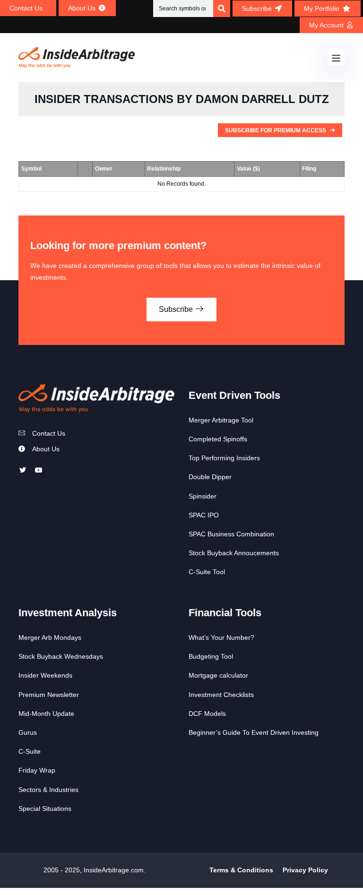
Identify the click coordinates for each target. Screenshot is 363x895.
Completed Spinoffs (218, 439)
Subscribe (177, 309)
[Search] (221, 8)
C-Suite (29, 751)
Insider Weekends (45, 675)
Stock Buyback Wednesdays (60, 656)
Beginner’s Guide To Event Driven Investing (254, 732)
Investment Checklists (221, 694)
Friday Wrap (36, 770)
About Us (46, 449)
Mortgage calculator (218, 675)
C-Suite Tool (207, 572)
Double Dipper (210, 477)
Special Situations (44, 808)
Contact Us (48, 433)
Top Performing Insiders (224, 458)
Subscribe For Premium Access (276, 130)
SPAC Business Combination (231, 534)
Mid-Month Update (46, 713)
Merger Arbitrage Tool (221, 420)
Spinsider (202, 496)
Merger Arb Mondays (49, 637)
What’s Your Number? (221, 637)
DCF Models (207, 713)
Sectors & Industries (48, 789)
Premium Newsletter (48, 694)
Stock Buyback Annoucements (234, 553)
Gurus (27, 732)
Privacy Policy (305, 870)
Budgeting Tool (211, 656)
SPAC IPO (204, 515)
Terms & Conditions (241, 870)
